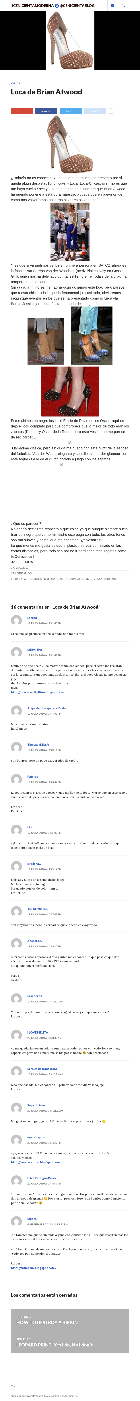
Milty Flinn (34, 649)
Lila (29, 827)
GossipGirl (42, 579)
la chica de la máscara (42, 1069)
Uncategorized (82, 579)
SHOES (65, 579)
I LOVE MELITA (37, 1032)
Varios (15, 83)
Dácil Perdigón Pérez (42, 1178)
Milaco (32, 1219)
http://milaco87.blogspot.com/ (34, 1268)
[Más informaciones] (111, 111)
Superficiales (36, 1105)
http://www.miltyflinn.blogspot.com (38, 692)
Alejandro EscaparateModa (46, 708)
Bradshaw (34, 863)
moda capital (36, 1137)
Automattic (70, 1395)
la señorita (34, 996)
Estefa (32, 617)
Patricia (32, 776)
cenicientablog (21, 573)
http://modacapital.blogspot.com (35, 1162)
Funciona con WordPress (25, 1395)
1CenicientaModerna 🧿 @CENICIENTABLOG (53, 5)
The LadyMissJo (38, 744)
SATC (55, 579)
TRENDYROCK (37, 909)
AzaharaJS (34, 941)
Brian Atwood (22, 579)
